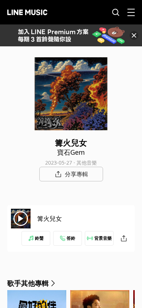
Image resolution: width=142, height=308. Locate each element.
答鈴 (71, 238)
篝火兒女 (49, 218)
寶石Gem (71, 152)
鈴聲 (39, 238)
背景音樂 (103, 238)
